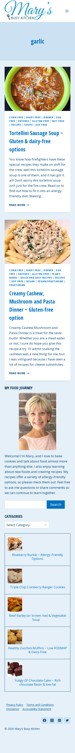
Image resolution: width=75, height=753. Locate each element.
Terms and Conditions (40, 705)
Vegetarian (17, 284)
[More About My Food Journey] (37, 421)
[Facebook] (44, 720)
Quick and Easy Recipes (36, 277)
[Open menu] (66, 11)
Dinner (48, 117)
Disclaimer (12, 709)
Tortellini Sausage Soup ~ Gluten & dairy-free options (36, 141)
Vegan (30, 281)
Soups (28, 124)
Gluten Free (40, 121)
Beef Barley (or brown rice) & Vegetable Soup (37, 618)
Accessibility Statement (36, 709)
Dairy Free (33, 117)
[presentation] (37, 89)
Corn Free (16, 117)
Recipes (16, 124)
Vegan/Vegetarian (50, 281)
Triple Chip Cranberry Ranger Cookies (37, 587)
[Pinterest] (59, 720)
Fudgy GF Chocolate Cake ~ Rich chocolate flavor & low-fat (37, 682)
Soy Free (41, 124)
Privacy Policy (14, 705)
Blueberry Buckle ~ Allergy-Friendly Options (37, 557)
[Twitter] (67, 720)
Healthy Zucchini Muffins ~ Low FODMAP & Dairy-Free (37, 650)
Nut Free (58, 121)
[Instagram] (52, 720)
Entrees (23, 121)
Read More (19, 205)
